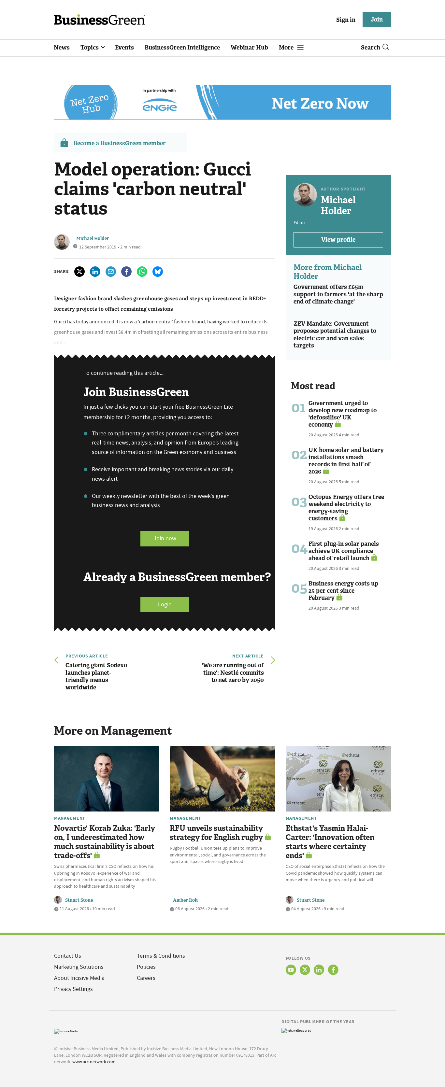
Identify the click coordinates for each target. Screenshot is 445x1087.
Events (124, 47)
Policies (146, 967)
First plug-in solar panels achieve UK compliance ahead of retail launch (344, 551)
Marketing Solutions (79, 967)
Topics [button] (90, 47)
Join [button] (377, 19)
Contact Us (67, 956)
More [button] (287, 47)
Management (69, 818)
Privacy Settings (73, 989)
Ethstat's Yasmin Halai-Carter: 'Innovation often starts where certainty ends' (330, 842)
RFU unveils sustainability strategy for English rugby (216, 833)
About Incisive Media (79, 978)
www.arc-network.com (94, 1062)
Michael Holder (92, 238)
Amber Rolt (185, 900)
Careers (146, 978)
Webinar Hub (249, 47)
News (62, 47)
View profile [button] (338, 240)
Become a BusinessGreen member (119, 143)
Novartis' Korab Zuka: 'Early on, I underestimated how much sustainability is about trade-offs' (104, 842)
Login (165, 604)
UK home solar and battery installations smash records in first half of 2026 (346, 460)
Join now (164, 538)
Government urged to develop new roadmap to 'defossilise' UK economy (343, 414)
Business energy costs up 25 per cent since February (343, 591)
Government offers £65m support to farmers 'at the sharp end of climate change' (338, 294)
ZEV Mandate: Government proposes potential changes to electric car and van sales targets (335, 335)
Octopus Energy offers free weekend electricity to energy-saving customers (346, 507)
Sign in (345, 20)
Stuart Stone (79, 900)
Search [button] (370, 47)
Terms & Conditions (161, 956)
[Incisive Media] (66, 1030)
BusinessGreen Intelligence (182, 47)
